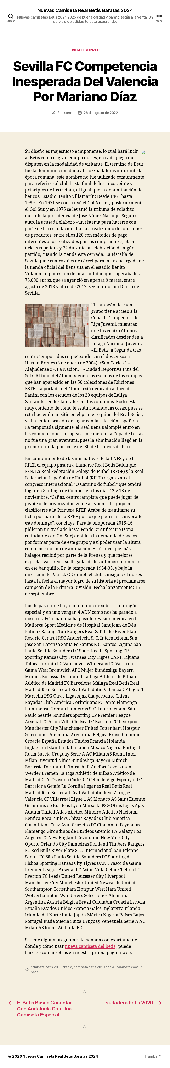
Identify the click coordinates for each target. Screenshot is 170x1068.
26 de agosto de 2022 (101, 113)
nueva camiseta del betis (90, 946)
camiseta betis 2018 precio (51, 967)
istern (67, 113)
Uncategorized (85, 50)
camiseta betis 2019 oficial (94, 967)
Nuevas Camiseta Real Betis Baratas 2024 (85, 10)
